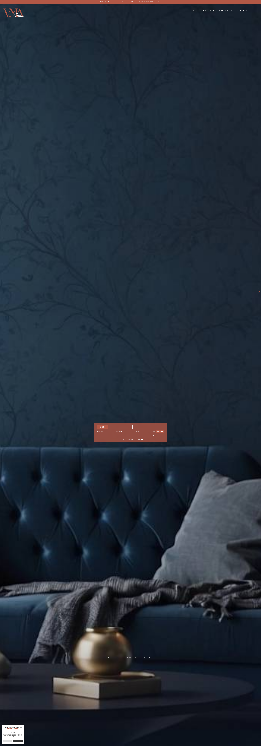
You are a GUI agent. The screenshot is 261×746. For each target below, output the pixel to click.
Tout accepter (18, 741)
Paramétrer (7, 741)
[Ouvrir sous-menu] (205, 10)
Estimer (127, 427)
